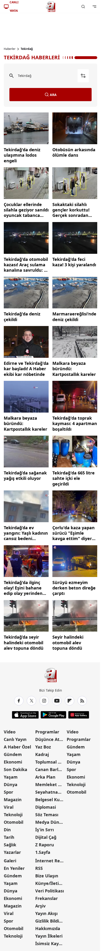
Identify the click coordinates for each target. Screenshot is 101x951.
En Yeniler (14, 868)
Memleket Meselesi (50, 784)
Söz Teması (46, 814)
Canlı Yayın (15, 739)
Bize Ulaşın (46, 876)
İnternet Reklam (50, 860)
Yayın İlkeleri (48, 936)
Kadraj (42, 754)
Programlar (47, 732)
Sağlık (10, 845)
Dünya (10, 784)
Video (10, 732)
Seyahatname (50, 792)
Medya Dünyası (50, 822)
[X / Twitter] (31, 700)
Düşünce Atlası (50, 739)
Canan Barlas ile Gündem (50, 769)
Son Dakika (15, 769)
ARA (53, 94)
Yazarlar (12, 852)
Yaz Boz (43, 747)
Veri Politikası (49, 891)
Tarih (9, 837)
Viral (8, 807)
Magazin (13, 799)
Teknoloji (13, 814)
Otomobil (13, 822)
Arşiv (40, 906)
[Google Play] (53, 715)
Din (7, 829)
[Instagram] (44, 700)
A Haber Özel (17, 747)
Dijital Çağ (45, 837)
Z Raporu (44, 845)
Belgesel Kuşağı (50, 799)
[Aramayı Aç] (83, 6)
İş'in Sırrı (44, 829)
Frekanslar (46, 898)
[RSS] (82, 700)
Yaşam (11, 777)
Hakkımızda (47, 928)
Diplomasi (45, 807)
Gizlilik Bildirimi (50, 921)
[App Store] (25, 715)
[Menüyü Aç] (94, 6)
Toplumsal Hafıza (50, 762)
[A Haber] (50, 6)
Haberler (10, 49)
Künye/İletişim (50, 883)
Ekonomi (13, 762)
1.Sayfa (42, 852)
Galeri (10, 860)
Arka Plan (45, 777)
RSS (39, 868)
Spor (8, 792)
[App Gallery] (78, 715)
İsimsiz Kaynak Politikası (50, 943)
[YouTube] (57, 700)
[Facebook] (18, 700)
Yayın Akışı (46, 913)
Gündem (13, 754)
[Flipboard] (69, 700)
